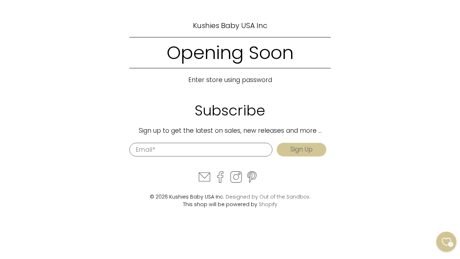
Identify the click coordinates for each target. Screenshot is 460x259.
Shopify (268, 204)
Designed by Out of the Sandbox (267, 196)
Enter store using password (230, 80)
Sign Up (301, 149)
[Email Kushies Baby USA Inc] (204, 181)
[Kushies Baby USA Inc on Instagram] (236, 181)
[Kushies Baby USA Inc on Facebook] (220, 181)
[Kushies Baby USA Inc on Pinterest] (252, 181)
